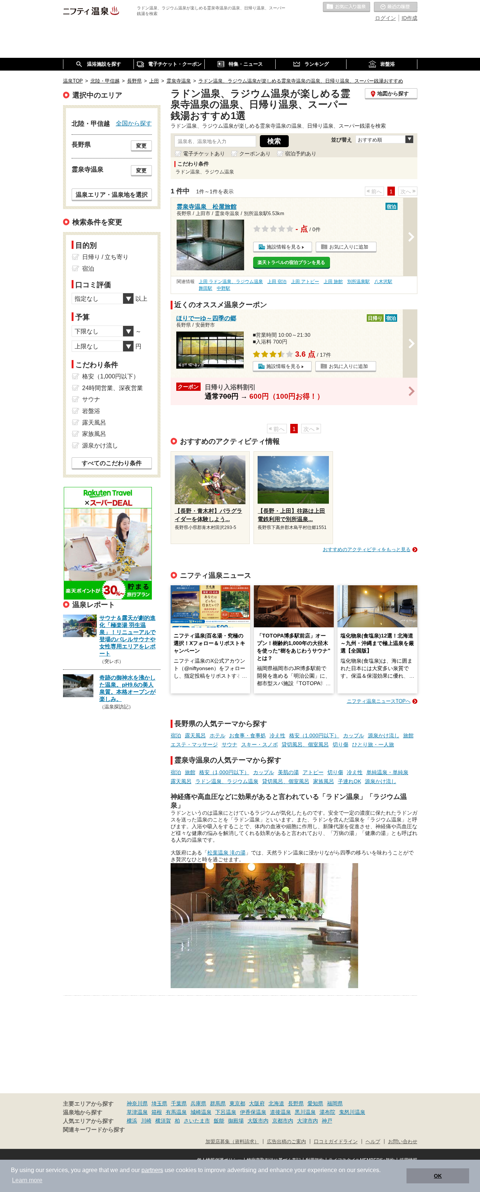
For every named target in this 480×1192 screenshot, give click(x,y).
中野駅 (223, 288)
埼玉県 (159, 1103)
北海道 (276, 1103)
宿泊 (176, 735)
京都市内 (282, 1121)
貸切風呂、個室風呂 (305, 744)
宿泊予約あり (300, 154)
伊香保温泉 (253, 1112)
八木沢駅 (383, 281)
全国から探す (134, 123)
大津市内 (307, 1121)
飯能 (219, 1121)
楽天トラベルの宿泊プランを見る (291, 262)
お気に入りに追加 (348, 247)
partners (152, 1170)
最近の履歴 (395, 7)
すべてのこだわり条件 (112, 463)
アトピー (313, 772)
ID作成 (409, 18)
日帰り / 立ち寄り (105, 257)
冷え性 (277, 735)
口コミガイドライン (336, 1141)
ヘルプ (373, 1141)
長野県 (296, 1103)
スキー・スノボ (259, 744)
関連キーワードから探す (94, 1130)
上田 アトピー (305, 281)
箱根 (157, 1112)
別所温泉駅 (358, 281)
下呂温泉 (225, 1112)
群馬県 (218, 1103)
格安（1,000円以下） (314, 735)
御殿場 (236, 1121)
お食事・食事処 (247, 735)
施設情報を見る (284, 247)
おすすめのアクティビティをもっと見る (367, 549)
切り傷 (340, 744)
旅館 (408, 735)
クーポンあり (255, 154)
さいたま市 (197, 1121)
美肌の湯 (288, 772)
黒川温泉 (305, 1112)
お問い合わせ (402, 1141)
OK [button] (438, 1176)
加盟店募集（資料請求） (232, 1141)
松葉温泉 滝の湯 (226, 853)
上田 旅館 (333, 281)
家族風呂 (323, 781)
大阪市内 (258, 1121)
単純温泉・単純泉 (387, 772)
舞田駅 (205, 288)
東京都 (237, 1103)
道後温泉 (280, 1112)
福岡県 (335, 1103)
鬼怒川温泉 (352, 1112)
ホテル (217, 735)
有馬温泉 (176, 1112)
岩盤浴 (91, 411)
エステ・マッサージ (194, 744)
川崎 (146, 1121)
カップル (353, 735)
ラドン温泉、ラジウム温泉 (226, 781)
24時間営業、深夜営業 (112, 388)
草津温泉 (137, 1112)
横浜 (132, 1121)
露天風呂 (195, 735)
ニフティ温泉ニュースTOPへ (379, 701)
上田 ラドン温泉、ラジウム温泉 (231, 281)
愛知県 (315, 1103)
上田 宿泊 (276, 281)
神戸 (327, 1121)
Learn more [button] (27, 1180)
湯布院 (327, 1112)
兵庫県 (198, 1103)
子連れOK (349, 781)
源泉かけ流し (383, 735)
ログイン (385, 18)
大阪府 (257, 1103)
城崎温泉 (201, 1112)
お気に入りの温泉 (346, 7)
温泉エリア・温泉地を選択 (112, 194)
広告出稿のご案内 (286, 1141)
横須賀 (163, 1121)
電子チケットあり (204, 154)
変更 (141, 146)
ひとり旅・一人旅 (373, 744)
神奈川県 (137, 1103)
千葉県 (179, 1103)
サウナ (229, 744)
